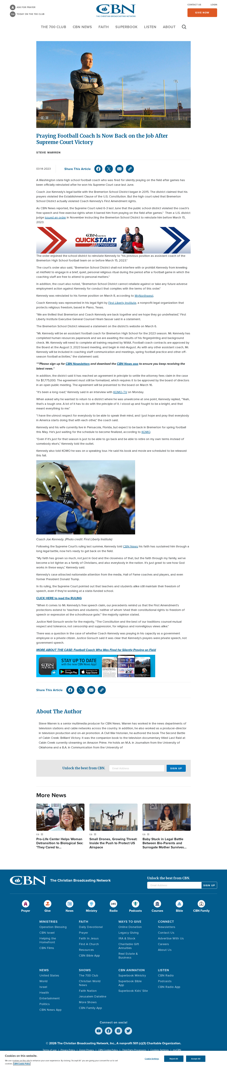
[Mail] (119, 169)
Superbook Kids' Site (133, 991)
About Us (165, 950)
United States (49, 975)
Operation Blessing (53, 927)
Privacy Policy (68, 1050)
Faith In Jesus (89, 938)
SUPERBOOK (126, 26)
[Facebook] (98, 169)
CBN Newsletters (78, 363)
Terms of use (49, 1050)
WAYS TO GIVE (129, 921)
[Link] (130, 169)
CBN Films (46, 948)
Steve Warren (48, 152)
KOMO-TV (120, 392)
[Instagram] (118, 1031)
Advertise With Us (171, 938)
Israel (43, 987)
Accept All (195, 1058)
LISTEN (150, 26)
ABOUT (169, 26)
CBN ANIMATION (131, 970)
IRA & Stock (126, 938)
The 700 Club (53, 26)
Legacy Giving (128, 933)
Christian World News (90, 983)
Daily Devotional (91, 927)
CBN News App (50, 1010)
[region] (113, 1059)
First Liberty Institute (122, 303)
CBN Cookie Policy (108, 1050)
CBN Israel (47, 933)
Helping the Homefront (47, 940)
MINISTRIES (48, 921)
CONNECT (166, 921)
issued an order (55, 217)
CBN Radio (166, 975)
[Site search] (184, 28)
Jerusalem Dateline (92, 996)
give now (202, 12)
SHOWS (85, 970)
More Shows (88, 1002)
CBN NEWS (82, 26)
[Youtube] (98, 1031)
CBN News (130, 546)
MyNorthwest (144, 296)
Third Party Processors (134, 1050)
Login (214, 4)
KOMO (145, 432)
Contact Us (194, 4)
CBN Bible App (89, 955)
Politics (44, 1004)
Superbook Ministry (132, 975)
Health (44, 993)
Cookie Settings (152, 1058)
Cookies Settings (159, 1050)
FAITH (104, 26)
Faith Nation (88, 991)
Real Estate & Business (128, 955)
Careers (163, 944)
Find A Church (89, 944)
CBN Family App (90, 1008)
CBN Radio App (169, 987)
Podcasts (165, 981)
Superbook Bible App (130, 983)
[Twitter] (109, 169)
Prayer (83, 933)
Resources (86, 950)
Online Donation (130, 927)
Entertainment (49, 998)
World (43, 981)
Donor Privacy (86, 1050)
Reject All (174, 1058)
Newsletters (166, 927)
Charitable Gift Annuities (128, 946)
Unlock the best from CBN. (83, 768)
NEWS (44, 970)
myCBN (177, 1050)
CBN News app (127, 363)
